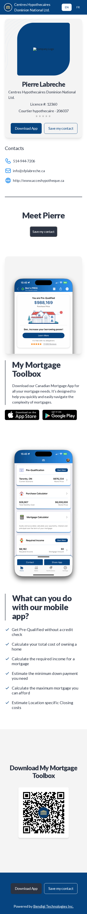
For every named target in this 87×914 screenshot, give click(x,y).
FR (78, 7)
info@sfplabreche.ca (29, 170)
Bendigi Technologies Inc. (53, 906)
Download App (26, 128)
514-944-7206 (24, 161)
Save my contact (60, 128)
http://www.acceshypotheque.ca (38, 180)
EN (67, 7)
